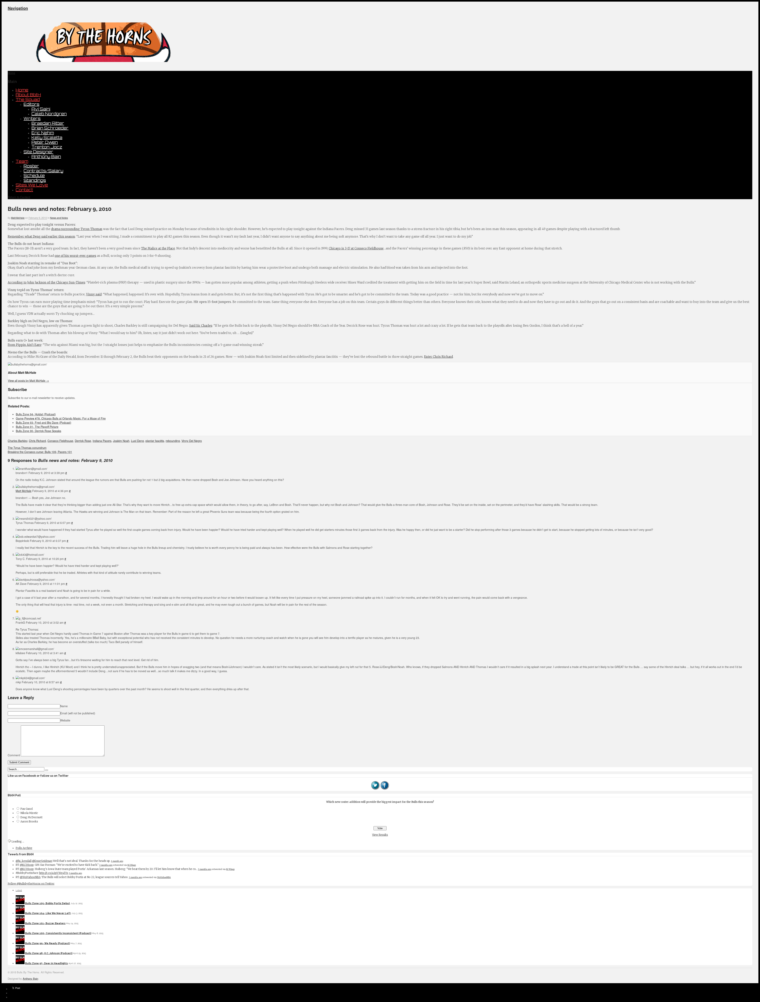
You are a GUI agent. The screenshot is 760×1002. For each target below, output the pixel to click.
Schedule (34, 175)
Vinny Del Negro (191, 441)
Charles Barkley (17, 441)
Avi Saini (40, 109)
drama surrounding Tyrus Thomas (76, 229)
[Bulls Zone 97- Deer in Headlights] (20, 963)
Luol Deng (137, 441)
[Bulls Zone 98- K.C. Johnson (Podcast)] (20, 953)
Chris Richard (37, 441)
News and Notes (59, 217)
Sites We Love (32, 185)
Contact (24, 189)
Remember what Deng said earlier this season (41, 236)
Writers (32, 118)
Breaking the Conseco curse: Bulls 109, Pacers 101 (40, 452)
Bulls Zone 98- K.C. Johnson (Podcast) (48, 953)
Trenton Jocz (46, 147)
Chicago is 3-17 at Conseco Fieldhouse (356, 248)
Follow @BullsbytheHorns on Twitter (31, 883)
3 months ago (105, 865)
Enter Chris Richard (438, 357)
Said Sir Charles (200, 325)
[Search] (46, 770)
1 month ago (117, 861)
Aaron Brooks (29, 821)
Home (22, 90)
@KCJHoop (27, 865)
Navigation (18, 8)
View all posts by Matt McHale (28, 381)
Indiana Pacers (102, 441)
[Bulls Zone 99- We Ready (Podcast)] (20, 943)
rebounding (173, 441)
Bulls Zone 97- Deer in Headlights (46, 963)
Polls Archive (24, 848)
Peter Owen (44, 142)
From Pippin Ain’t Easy (24, 345)
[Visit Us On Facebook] (385, 789)
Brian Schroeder (49, 128)
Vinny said (94, 294)
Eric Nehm (42, 132)
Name (64, 706)
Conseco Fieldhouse (60, 441)
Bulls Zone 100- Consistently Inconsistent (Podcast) (58, 933)
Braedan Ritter (47, 123)
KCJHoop (131, 865)
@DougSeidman (42, 861)
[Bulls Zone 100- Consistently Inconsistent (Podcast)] (20, 933)
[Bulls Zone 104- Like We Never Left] (20, 913)
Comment (14, 755)
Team (22, 161)
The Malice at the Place (158, 248)
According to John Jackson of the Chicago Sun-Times (46, 282)
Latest (19, 890)
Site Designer (38, 151)
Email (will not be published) (77, 713)
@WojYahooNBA (30, 877)
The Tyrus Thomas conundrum (27, 448)
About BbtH (28, 94)
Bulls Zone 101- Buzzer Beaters (45, 923)
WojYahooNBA (164, 877)
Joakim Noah (121, 441)
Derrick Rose (83, 441)
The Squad (28, 99)
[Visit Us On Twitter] (375, 789)
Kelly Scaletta (46, 137)
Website (65, 720)
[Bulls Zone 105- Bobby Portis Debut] (20, 903)
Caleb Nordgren (49, 113)
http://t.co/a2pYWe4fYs (53, 873)
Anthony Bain (46, 156)
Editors (31, 104)
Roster (31, 166)
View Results (380, 834)
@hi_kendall (23, 861)
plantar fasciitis (154, 441)
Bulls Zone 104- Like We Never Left (48, 913)
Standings (35, 180)
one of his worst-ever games (75, 256)
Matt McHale (18, 217)
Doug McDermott (31, 817)
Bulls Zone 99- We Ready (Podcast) (47, 943)
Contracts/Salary (43, 170)
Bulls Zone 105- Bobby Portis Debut (47, 903)
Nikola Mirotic (29, 813)
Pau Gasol (26, 809)
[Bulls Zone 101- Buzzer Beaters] (20, 923)
